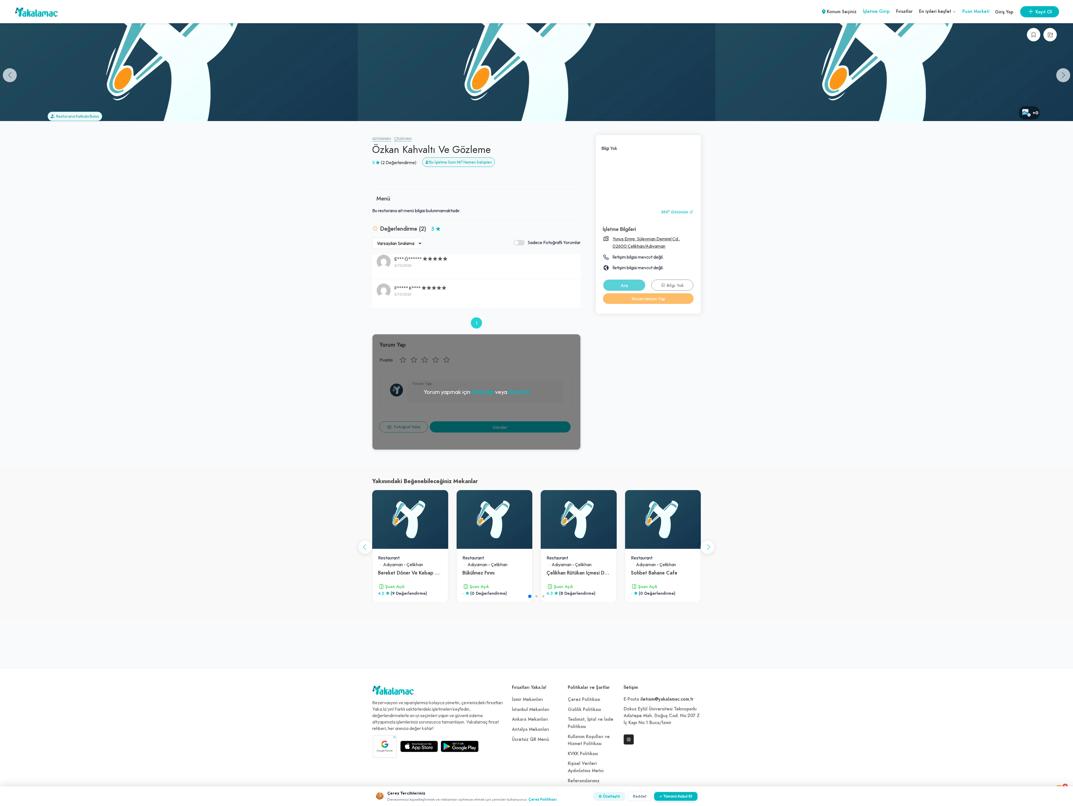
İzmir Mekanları (527, 699)
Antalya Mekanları (530, 729)
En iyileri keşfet (936, 11)
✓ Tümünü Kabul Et (675, 796)
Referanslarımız (583, 781)
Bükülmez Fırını (478, 572)
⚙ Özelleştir (609, 796)
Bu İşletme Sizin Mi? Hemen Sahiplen (460, 162)
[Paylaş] (1050, 34)
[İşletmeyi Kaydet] (1033, 34)
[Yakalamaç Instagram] (629, 739)
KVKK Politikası (583, 754)
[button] (1063, 75)
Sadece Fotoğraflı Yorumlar (554, 242)
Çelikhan (403, 138)
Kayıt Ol (519, 391)
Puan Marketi (975, 11)
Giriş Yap (1004, 12)
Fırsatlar (904, 11)
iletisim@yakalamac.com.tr (667, 699)
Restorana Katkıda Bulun (76, 116)
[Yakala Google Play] (459, 746)
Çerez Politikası (584, 699)
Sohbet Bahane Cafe (654, 572)
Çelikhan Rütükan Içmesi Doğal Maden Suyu (595, 572)
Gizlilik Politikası (584, 709)
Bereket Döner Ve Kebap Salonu (414, 572)
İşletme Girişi (876, 11)
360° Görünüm (675, 212)
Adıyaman (381, 138)
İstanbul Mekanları (530, 709)
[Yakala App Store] (419, 746)
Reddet (640, 796)
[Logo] (393, 691)
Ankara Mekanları (530, 719)
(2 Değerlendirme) (398, 162)
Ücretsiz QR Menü (530, 739)
